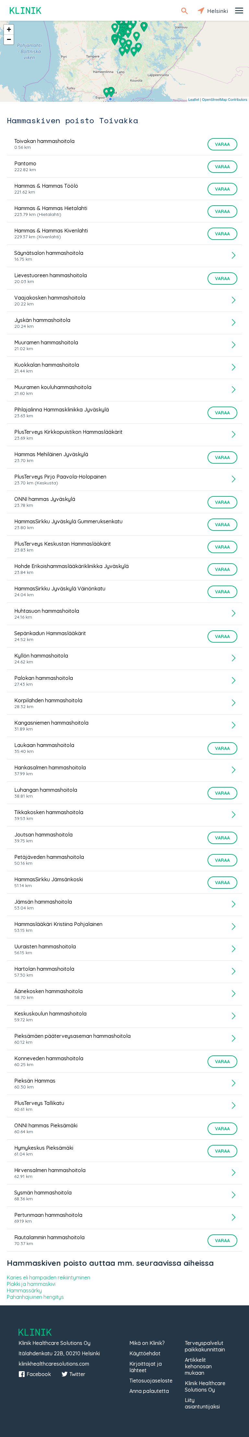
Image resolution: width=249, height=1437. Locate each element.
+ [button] (9, 29)
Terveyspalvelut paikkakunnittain (205, 1346)
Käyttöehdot (144, 1353)
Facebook (39, 1374)
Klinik (26, 10)
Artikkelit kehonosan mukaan (198, 1366)
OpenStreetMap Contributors (224, 99)
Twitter (77, 1374)
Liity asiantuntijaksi (202, 1403)
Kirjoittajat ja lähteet (145, 1366)
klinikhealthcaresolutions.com (53, 1363)
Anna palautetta (149, 1391)
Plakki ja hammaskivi (31, 1284)
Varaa (222, 144)
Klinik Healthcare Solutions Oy (205, 1386)
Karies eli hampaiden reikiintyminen (48, 1277)
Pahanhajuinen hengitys (35, 1297)
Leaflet (193, 99)
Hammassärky (24, 1290)
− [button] (9, 39)
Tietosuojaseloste (150, 1380)
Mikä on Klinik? (147, 1343)
